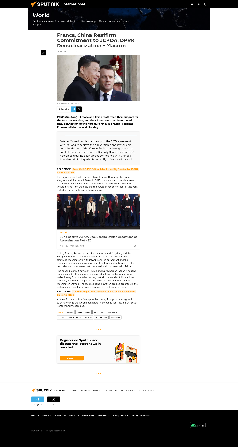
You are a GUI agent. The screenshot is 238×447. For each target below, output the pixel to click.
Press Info (46, 415)
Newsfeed (69, 312)
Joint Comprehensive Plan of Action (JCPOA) (75, 317)
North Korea (112, 312)
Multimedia (148, 390)
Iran (102, 312)
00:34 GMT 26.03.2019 (67, 51)
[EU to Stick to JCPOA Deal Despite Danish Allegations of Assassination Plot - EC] (98, 211)
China (96, 312)
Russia (96, 390)
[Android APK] (197, 425)
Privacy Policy (103, 415)
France (87, 312)
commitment (115, 317)
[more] (135, 246)
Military (119, 390)
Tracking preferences (140, 415)
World (63, 232)
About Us (35, 415)
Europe (79, 312)
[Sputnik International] (46, 7)
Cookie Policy (88, 415)
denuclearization (101, 317)
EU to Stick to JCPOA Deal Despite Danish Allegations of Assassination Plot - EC (98, 238)
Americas (85, 390)
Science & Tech (133, 390)
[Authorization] (192, 4)
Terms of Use (60, 415)
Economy (107, 390)
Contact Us (74, 415)
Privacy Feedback (120, 415)
